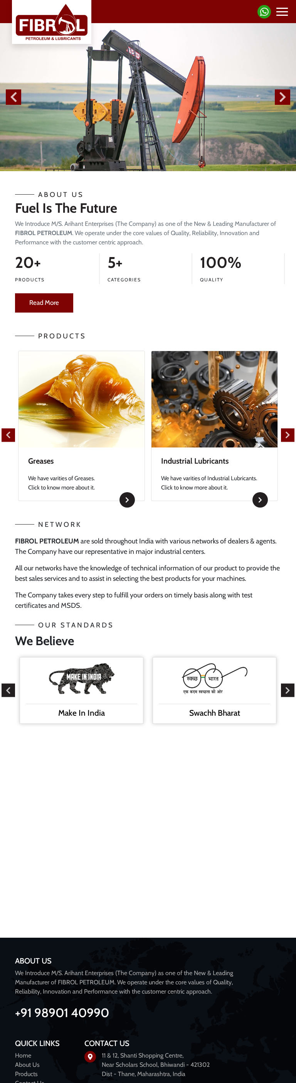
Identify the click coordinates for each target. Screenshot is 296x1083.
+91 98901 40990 (62, 1012)
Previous (13, 97)
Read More (44, 302)
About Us (27, 1064)
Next (282, 97)
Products (26, 1074)
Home (23, 1055)
